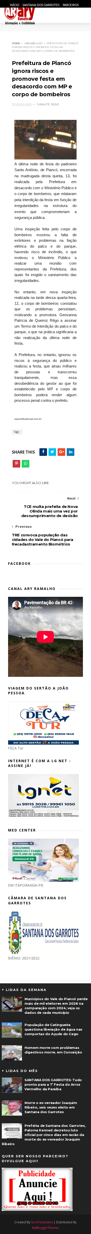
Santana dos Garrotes (41, 5)
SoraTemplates (42, 1222)
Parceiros (71, 5)
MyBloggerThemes (45, 1228)
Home (16, 43)
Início (15, 5)
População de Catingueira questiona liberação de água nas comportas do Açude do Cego (53, 1029)
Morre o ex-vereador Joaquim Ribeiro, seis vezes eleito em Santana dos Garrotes (51, 1107)
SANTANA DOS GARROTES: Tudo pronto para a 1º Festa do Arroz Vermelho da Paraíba (53, 1084)
